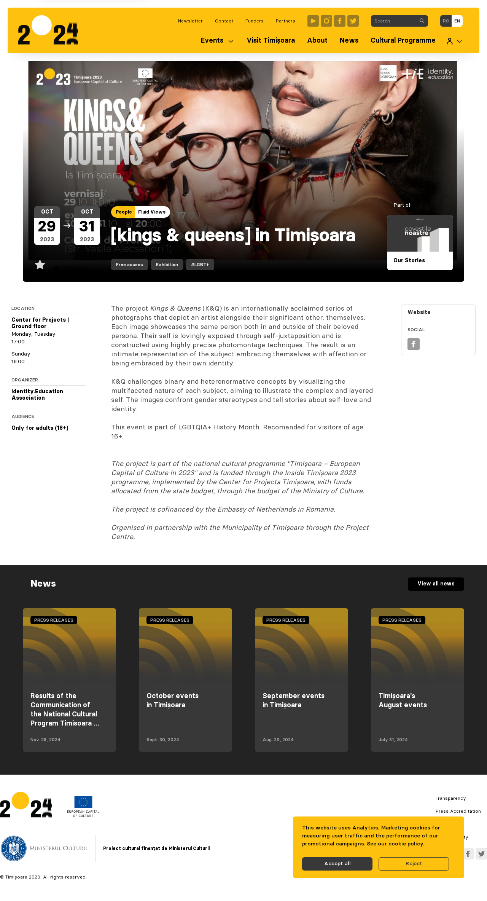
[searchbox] (393, 21)
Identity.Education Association (37, 395)
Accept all (337, 863)
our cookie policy (400, 844)
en (457, 21)
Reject (414, 863)
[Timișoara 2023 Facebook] (339, 21)
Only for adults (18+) (39, 428)
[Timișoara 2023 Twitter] (353, 21)
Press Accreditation (458, 811)
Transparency (451, 798)
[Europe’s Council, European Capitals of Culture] (83, 815)
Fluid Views (152, 212)
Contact (224, 21)
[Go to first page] (52, 30)
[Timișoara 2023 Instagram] (326, 21)
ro (446, 21)
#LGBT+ (200, 264)
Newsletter (190, 21)
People (124, 212)
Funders (254, 21)
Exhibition (167, 264)
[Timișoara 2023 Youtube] (313, 21)
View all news (436, 584)
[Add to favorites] (40, 264)
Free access (129, 264)
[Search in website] (422, 21)
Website (419, 312)
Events (212, 40)
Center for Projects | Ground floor (40, 323)
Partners (285, 21)
